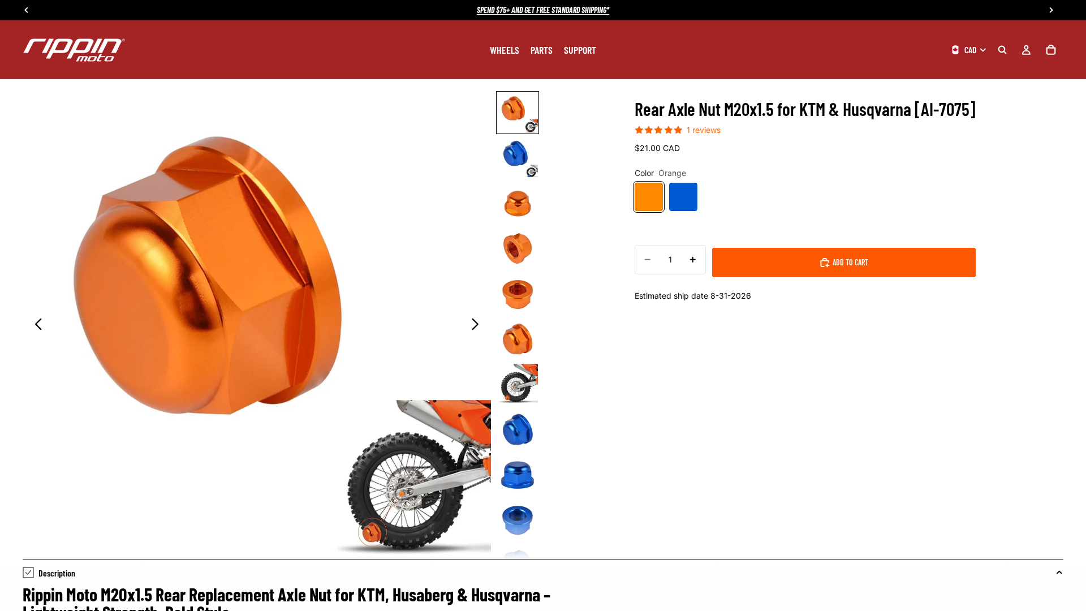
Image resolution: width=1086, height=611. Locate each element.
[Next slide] (478, 325)
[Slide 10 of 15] (517, 520)
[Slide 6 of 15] (517, 339)
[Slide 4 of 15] (517, 248)
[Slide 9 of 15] (517, 474)
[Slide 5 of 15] (517, 293)
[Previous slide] (35, 325)
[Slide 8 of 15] (517, 429)
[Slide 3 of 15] (517, 203)
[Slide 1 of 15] (517, 112)
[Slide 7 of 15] (517, 384)
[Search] (1002, 49)
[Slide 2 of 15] (517, 157)
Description (56, 572)
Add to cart (850, 262)
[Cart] (1050, 49)
